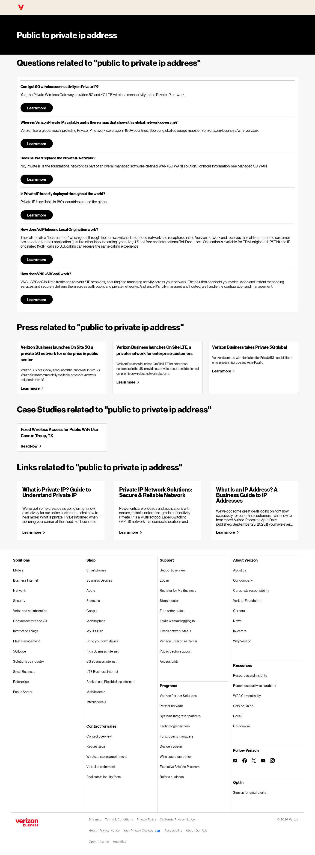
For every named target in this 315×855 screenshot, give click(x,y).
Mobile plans (95, 621)
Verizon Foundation (247, 601)
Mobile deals (95, 692)
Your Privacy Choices (138, 830)
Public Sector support (176, 651)
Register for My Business (178, 590)
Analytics (119, 841)
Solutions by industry (28, 661)
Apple (90, 590)
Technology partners (175, 726)
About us (239, 570)
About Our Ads (196, 830)
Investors (240, 631)
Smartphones (96, 570)
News (237, 621)
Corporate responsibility (251, 590)
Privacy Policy (146, 819)
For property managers (176, 736)
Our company (243, 580)
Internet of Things (26, 631)
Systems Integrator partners (180, 716)
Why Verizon (242, 641)
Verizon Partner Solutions (178, 696)
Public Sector (23, 692)
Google (91, 611)
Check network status (175, 631)
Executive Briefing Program (179, 767)
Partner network (171, 706)
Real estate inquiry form (103, 777)
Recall (237, 716)
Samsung (93, 601)
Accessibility (169, 661)
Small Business (24, 671)
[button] (158, 86)
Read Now (29, 446)
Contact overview (99, 736)
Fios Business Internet (102, 651)
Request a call (96, 746)
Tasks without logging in (177, 621)
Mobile (18, 570)
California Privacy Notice (177, 819)
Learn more (36, 108)
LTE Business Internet (102, 671)
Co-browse (241, 726)
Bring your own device (102, 641)
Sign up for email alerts (249, 792)
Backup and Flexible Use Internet (110, 682)
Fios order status (172, 611)
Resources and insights (250, 675)
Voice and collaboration (30, 611)
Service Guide (243, 706)
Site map (95, 819)
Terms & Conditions (119, 819)
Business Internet (25, 580)
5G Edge (19, 651)
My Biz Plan (94, 631)
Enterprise (21, 682)
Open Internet (99, 841)
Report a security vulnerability (254, 686)
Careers (239, 611)
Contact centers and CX (30, 621)
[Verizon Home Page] (26, 822)
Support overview (172, 570)
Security (19, 601)
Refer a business (172, 777)
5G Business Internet (101, 661)
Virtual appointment (100, 767)
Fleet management (26, 641)
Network (19, 590)
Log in (164, 580)
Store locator (169, 601)
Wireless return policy (176, 756)
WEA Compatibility (247, 696)
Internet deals (96, 702)
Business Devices (99, 580)
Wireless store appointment (106, 756)
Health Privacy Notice (104, 830)
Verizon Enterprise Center (179, 641)
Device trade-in (171, 746)
